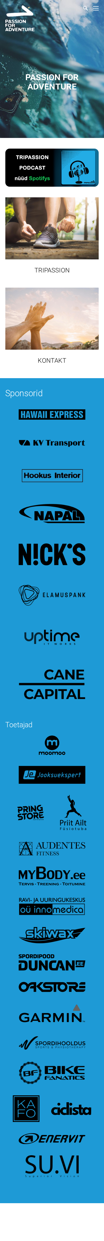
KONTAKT (52, 360)
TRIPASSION (52, 270)
